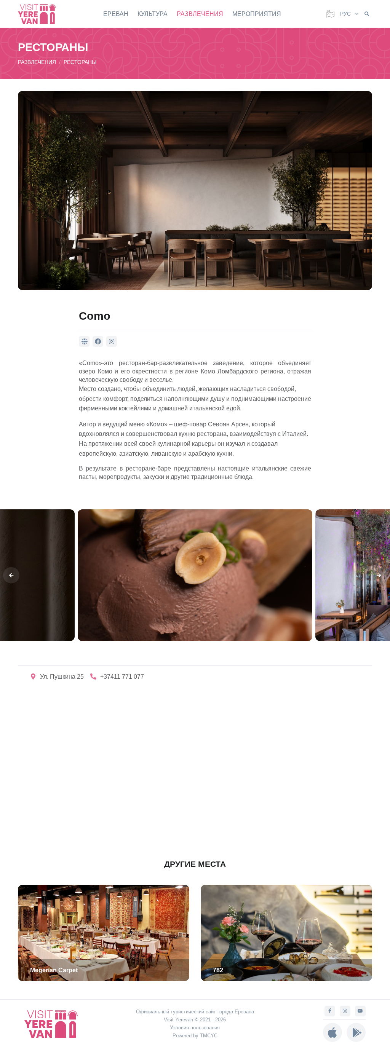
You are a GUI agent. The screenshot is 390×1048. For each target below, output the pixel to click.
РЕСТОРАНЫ (80, 62)
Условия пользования (195, 1027)
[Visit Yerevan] (41, 14)
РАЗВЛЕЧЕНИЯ (200, 14)
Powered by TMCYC (195, 1035)
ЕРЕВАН (115, 14)
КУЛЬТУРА (152, 14)
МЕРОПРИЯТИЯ (256, 14)
